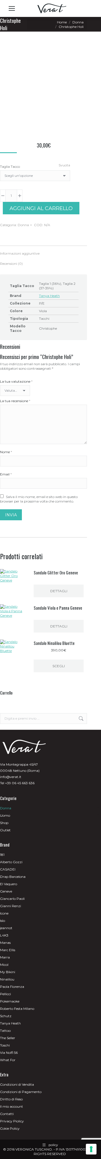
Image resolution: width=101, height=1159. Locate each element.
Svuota (64, 165)
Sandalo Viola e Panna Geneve (58, 608)
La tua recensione (15, 401)
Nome (6, 452)
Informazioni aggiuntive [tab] (20, 253)
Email (6, 474)
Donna (23, 225)
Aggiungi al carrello (41, 208)
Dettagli (58, 591)
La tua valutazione (16, 381)
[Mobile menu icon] (11, 8)
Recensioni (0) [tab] (11, 263)
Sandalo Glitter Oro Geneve (56, 572)
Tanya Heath (49, 296)
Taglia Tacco (10, 166)
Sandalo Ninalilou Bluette (54, 643)
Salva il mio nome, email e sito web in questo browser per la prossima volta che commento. (39, 499)
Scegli (58, 666)
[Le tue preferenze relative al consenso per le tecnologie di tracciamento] (91, 1149)
